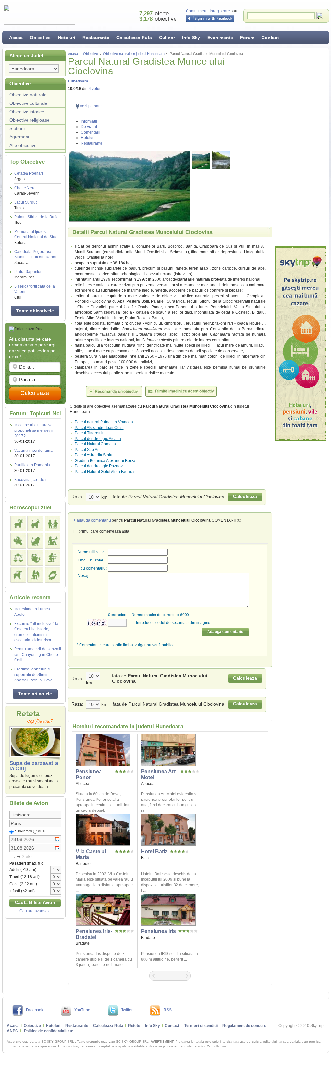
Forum (247, 37)
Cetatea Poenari (28, 176)
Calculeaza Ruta (134, 37)
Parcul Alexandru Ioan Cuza (99, 427)
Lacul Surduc (25, 205)
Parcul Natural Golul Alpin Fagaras (105, 471)
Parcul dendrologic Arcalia (98, 438)
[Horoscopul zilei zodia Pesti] (52, 575)
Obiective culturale (28, 103)
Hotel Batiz (154, 851)
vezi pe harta (91, 106)
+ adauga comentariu (92, 520)
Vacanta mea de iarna (33, 450)
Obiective (40, 37)
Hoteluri (66, 37)
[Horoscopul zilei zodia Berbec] (18, 523)
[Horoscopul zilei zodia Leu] (35, 541)
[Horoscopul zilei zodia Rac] (18, 541)
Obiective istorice (26, 111)
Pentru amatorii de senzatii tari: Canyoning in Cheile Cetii (37, 654)
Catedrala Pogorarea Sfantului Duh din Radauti (36, 257)
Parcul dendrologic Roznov (99, 466)
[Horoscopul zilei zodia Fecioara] (52, 541)
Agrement (19, 136)
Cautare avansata (35, 911)
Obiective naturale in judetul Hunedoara (134, 54)
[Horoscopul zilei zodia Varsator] (35, 575)
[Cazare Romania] (300, 343)
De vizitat (89, 127)
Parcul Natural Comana (95, 444)
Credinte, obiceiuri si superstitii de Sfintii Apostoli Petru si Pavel (34, 674)
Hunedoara (78, 81)
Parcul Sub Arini (89, 449)
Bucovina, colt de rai (32, 479)
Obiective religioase (29, 120)
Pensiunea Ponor (89, 774)
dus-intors (23, 831)
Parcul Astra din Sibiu (93, 455)
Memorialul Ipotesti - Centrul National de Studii (36, 237)
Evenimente (220, 37)
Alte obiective (23, 145)
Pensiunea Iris (158, 931)
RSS (168, 1010)
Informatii (89, 121)
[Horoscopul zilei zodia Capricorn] (18, 575)
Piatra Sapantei (27, 274)
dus (41, 831)
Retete (134, 1025)
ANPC (12, 1031)
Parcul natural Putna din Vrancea (104, 422)
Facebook (34, 1010)
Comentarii (90, 132)
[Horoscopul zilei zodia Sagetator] (52, 558)
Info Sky (191, 37)
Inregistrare (220, 11)
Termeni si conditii (201, 1025)
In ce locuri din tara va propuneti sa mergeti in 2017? (34, 430)
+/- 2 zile (24, 856)
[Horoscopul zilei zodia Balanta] (18, 558)
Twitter (127, 1010)
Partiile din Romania (32, 465)
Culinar (167, 37)
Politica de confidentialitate (48, 1031)
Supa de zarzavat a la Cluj (33, 766)
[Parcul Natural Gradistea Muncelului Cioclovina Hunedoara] (129, 186)
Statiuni (17, 128)
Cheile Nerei (27, 191)
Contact (270, 37)
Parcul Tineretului (90, 433)
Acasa (16, 37)
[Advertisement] (300, 147)
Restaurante (95, 37)
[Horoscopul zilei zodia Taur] (35, 523)
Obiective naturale (28, 94)
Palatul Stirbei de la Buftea (37, 220)
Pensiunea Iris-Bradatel (94, 934)
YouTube (82, 1010)
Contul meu (196, 11)
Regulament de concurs (244, 1025)
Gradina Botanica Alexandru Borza (105, 460)
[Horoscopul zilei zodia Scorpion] (35, 558)
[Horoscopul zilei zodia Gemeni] (52, 523)
